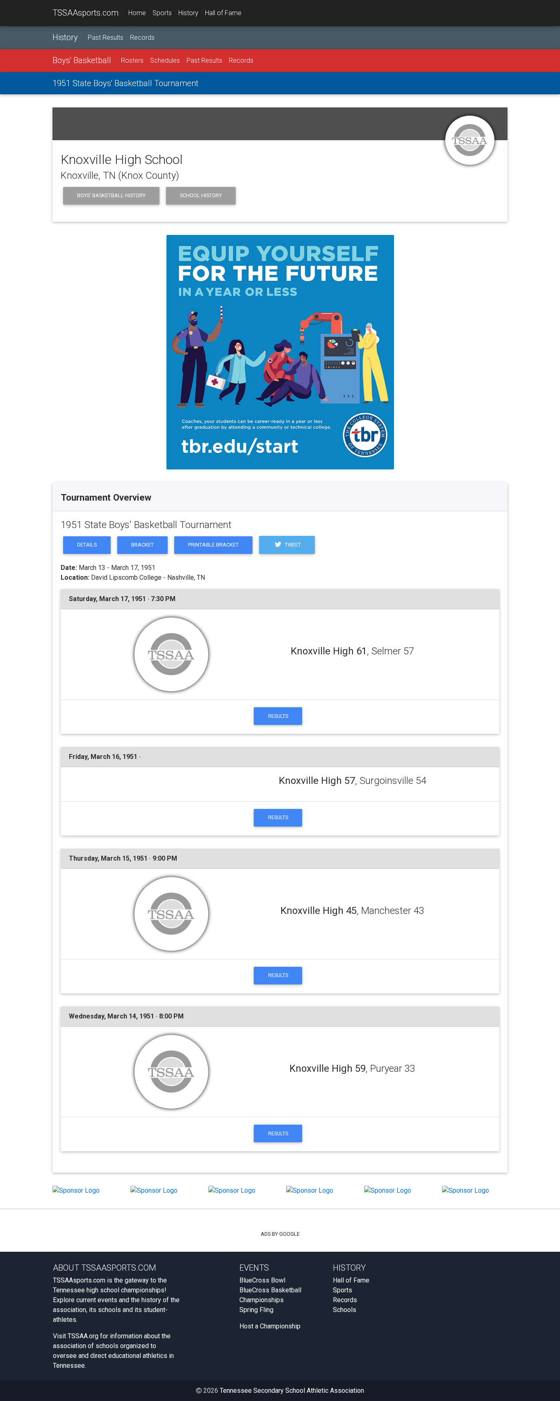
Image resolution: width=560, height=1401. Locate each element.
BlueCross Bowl (262, 1280)
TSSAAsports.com (85, 13)
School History (201, 195)
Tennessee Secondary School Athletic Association (292, 1390)
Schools (344, 1310)
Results (278, 716)
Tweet (292, 545)
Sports (162, 13)
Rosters (132, 60)
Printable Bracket (213, 545)
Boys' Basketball (81, 60)
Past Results (105, 37)
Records (142, 37)
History (188, 13)
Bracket (142, 545)
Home (137, 13)
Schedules (165, 60)
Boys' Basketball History (111, 195)
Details (87, 545)
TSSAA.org (83, 1336)
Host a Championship (269, 1326)
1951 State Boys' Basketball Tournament (125, 83)
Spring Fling (256, 1310)
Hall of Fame (223, 13)
